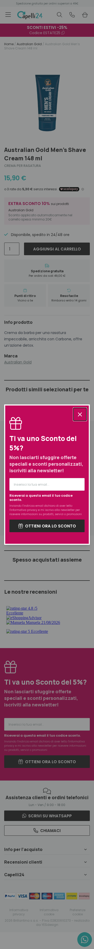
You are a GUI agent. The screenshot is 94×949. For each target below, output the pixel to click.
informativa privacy (23, 510)
